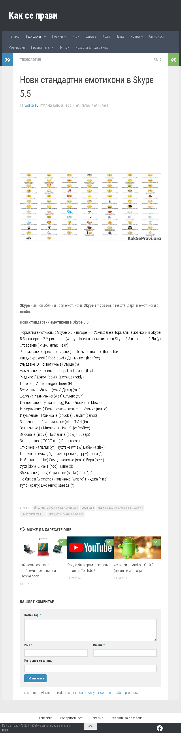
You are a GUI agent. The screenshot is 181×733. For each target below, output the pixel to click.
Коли (106, 36)
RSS (5, 730)
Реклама (96, 718)
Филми (64, 47)
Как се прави (33, 15)
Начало (14, 36)
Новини (57, 36)
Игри (75, 36)
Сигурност (156, 36)
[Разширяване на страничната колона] (7, 59)
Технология (34, 36)
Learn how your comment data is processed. (109, 693)
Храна (135, 36)
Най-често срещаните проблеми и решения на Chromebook (38, 570)
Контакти (45, 718)
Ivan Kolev (31, 106)
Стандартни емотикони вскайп (66, 514)
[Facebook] (160, 728)
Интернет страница (38, 660)
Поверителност (71, 718)
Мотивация (17, 47)
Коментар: (32, 615)
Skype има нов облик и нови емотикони (56, 507)
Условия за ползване (127, 718)
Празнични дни (42, 47)
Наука (120, 36)
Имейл (99, 645)
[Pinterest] (168, 729)
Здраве (90, 36)
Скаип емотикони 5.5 (33, 514)
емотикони (88, 507)
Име (28, 645)
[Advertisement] (90, 143)
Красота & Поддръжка (91, 47)
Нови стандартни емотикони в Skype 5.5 (120, 507)
